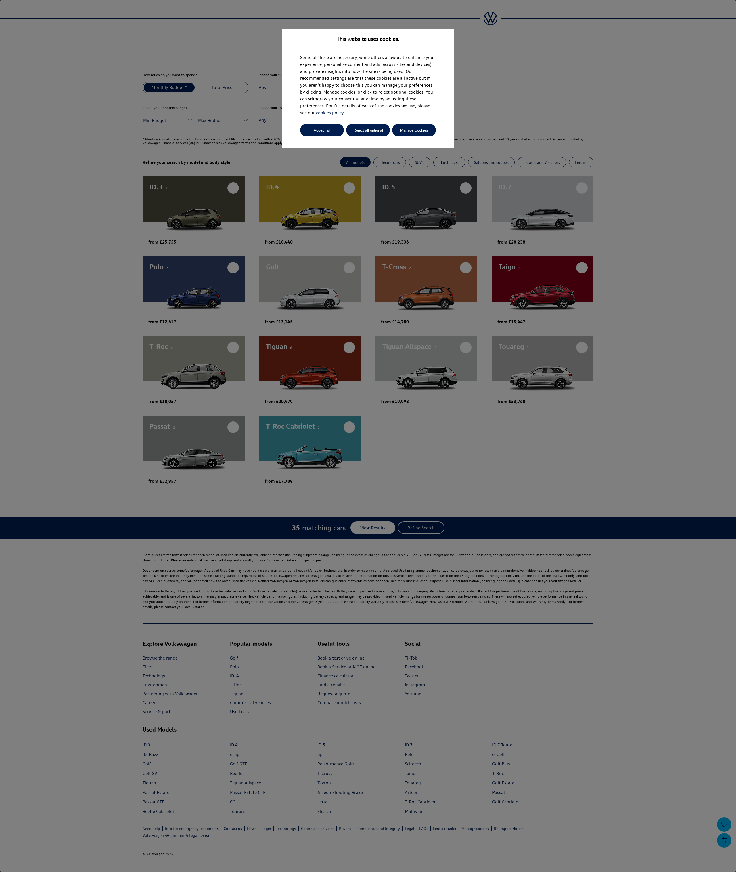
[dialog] (368, 436)
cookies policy (330, 112)
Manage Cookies (414, 130)
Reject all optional (368, 130)
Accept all (322, 130)
